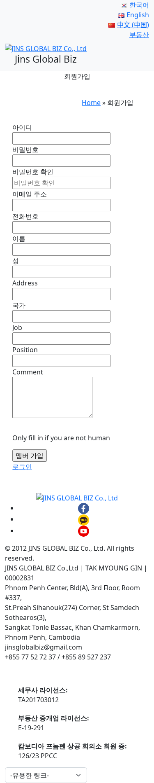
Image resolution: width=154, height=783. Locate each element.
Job (17, 327)
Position (25, 349)
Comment (27, 371)
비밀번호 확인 (32, 171)
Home (91, 102)
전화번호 (25, 216)
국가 (18, 305)
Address (25, 282)
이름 (18, 238)
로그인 (22, 466)
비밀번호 (25, 149)
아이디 (22, 127)
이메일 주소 (29, 194)
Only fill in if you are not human (61, 437)
